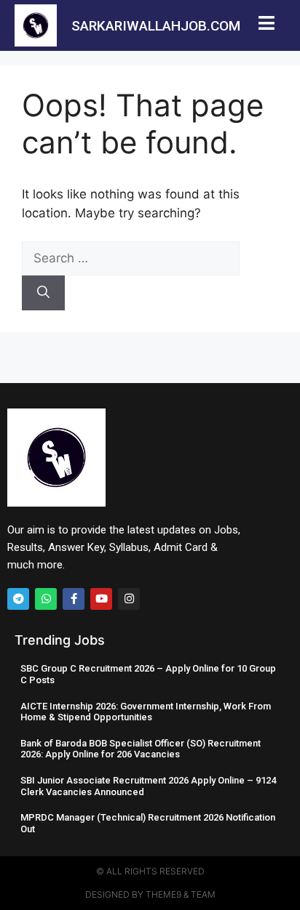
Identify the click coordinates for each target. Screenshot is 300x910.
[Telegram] (18, 599)
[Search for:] (131, 258)
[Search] (43, 292)
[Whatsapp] (46, 599)
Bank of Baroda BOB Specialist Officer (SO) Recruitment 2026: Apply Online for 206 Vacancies (140, 749)
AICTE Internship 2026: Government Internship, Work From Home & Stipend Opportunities (145, 712)
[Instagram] (129, 599)
